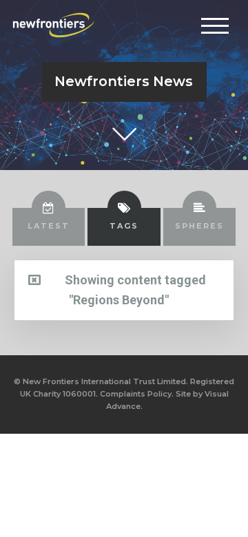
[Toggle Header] (214, 25)
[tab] (48, 226)
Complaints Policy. (137, 394)
